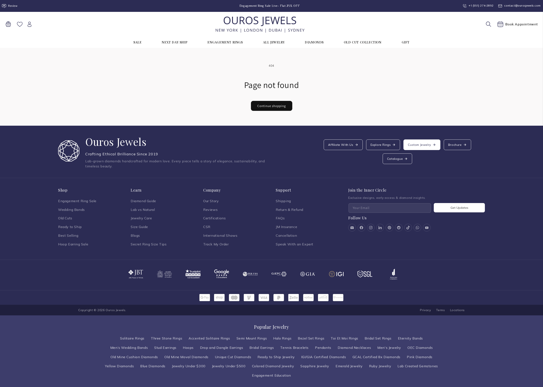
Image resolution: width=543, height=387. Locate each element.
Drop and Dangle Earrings (221, 347)
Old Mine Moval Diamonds (186, 357)
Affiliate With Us (340, 145)
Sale (137, 42)
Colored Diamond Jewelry (273, 366)
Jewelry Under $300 (189, 366)
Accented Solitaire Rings (209, 338)
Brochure (455, 145)
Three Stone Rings (166, 338)
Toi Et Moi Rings (344, 338)
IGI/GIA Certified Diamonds (323, 357)
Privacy (425, 310)
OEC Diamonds (420, 347)
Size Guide (139, 227)
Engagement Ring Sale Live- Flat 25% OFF (269, 5)
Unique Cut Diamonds (233, 357)
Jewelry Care (141, 218)
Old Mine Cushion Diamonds (134, 357)
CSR (206, 227)
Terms (440, 310)
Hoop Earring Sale (73, 244)
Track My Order (216, 244)
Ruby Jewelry (380, 366)
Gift (406, 42)
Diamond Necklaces (354, 347)
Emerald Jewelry (349, 366)
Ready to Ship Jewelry (276, 357)
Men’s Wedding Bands (129, 347)
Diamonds (314, 42)
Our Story (211, 201)
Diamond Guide (143, 201)
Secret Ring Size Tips (149, 244)
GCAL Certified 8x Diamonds (377, 357)
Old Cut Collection (363, 42)
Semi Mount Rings (252, 338)
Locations (457, 310)
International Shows (220, 235)
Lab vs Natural (143, 209)
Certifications (214, 218)
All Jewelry (274, 42)
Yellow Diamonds (119, 366)
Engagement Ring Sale (77, 201)
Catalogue (395, 159)
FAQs (280, 218)
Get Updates (459, 208)
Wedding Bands (71, 209)
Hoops (188, 347)
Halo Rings (282, 338)
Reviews (210, 209)
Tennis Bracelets (294, 347)
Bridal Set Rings (378, 338)
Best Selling (68, 235)
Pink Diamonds (419, 357)
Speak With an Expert (294, 244)
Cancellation (286, 235)
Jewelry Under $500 (229, 366)
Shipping (283, 201)
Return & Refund (289, 209)
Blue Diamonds (152, 366)
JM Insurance (286, 227)
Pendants (323, 347)
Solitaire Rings (132, 338)
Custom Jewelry (419, 145)
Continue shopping (271, 106)
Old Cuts (65, 218)
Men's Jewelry (389, 347)
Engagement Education (271, 375)
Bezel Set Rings (311, 338)
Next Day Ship (174, 42)
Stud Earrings (165, 347)
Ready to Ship (70, 227)
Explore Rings (381, 145)
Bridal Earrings (261, 347)
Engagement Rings (225, 42)
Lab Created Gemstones (417, 366)
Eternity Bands (410, 338)
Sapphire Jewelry (314, 366)
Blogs (135, 235)
